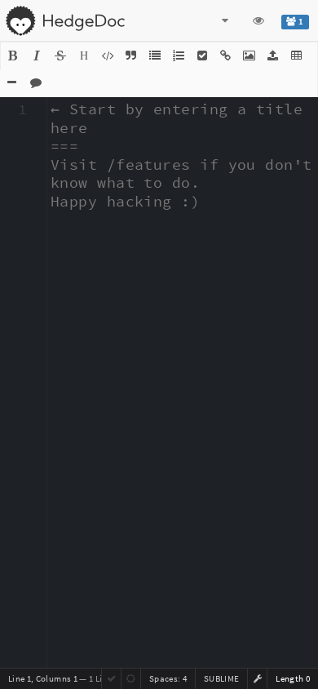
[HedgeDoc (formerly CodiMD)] (65, 20)
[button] (13, 55)
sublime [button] (221, 678)
